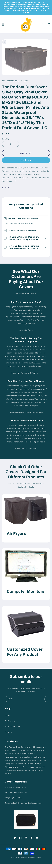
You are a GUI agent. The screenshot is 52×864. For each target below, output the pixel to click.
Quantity (5, 139)
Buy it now (26, 160)
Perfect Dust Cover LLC (22, 857)
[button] (3, 24)
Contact (8, 732)
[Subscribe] (44, 699)
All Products (10, 721)
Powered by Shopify (35, 857)
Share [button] (7, 188)
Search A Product (12, 727)
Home (7, 715)
